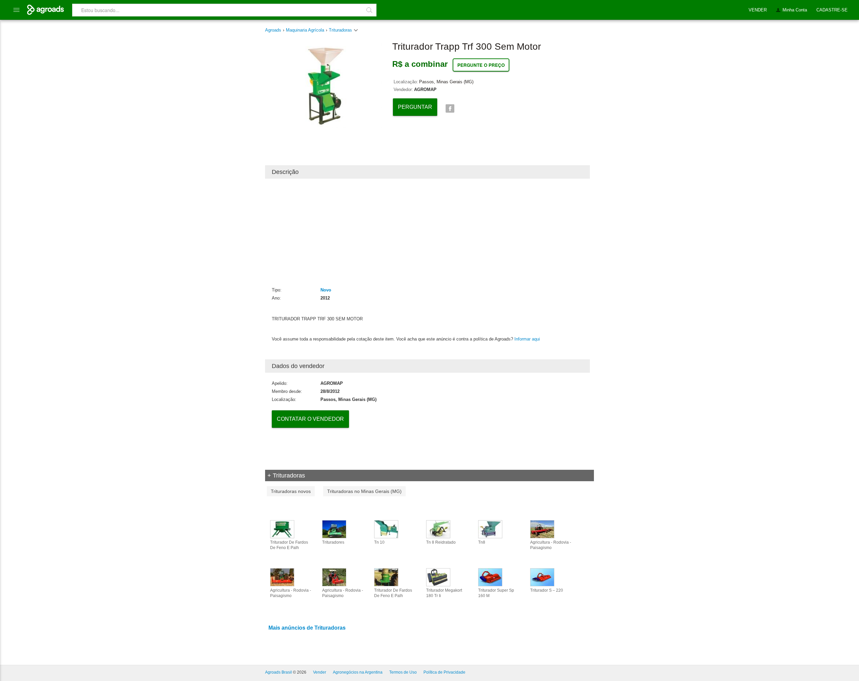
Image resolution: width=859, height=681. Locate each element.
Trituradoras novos (291, 491)
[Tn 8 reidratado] (438, 529)
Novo (325, 289)
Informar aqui (527, 339)
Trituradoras (341, 30)
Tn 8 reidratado (441, 542)
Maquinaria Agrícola (305, 30)
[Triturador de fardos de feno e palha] (282, 529)
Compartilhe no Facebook (449, 108)
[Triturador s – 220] (542, 577)
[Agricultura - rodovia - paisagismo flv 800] (542, 529)
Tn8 (481, 542)
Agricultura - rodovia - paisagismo (550, 545)
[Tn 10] (386, 529)
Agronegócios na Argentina (358, 672)
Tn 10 (379, 542)
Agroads (273, 30)
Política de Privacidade (444, 672)
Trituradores (333, 542)
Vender (319, 672)
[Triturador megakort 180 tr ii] (438, 577)
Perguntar (415, 107)
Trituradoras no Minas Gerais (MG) (364, 491)
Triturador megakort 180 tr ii (444, 593)
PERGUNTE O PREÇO (481, 65)
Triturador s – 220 (546, 590)
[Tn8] (490, 529)
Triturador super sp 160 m (496, 593)
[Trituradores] (334, 529)
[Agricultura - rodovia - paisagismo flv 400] (282, 577)
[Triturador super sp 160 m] (490, 577)
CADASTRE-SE (832, 9)
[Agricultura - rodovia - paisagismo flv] (334, 577)
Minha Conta (794, 9)
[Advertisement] (427, 232)
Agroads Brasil (278, 672)
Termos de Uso (403, 672)
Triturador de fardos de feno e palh (289, 545)
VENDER (758, 9)
